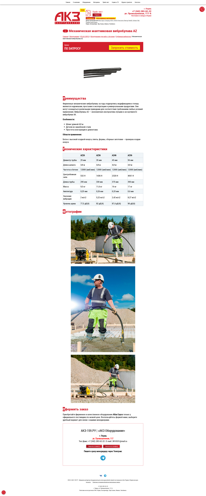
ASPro (111, 20)
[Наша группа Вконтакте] (101, 476)
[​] (103, 91)
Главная (65, 36)
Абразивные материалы (105, 18)
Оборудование (74, 36)
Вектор (126, 20)
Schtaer (135, 20)
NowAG (130, 20)
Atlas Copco (101, 20)
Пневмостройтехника (91, 22)
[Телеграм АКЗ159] (103, 459)
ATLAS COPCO (84, 36)
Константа (121, 20)
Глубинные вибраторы (123, 36)
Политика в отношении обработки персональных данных (106, 482)
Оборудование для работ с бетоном (103, 36)
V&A (138, 20)
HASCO (116, 20)
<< (65, 31)
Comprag (107, 20)
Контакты (88, 482)
